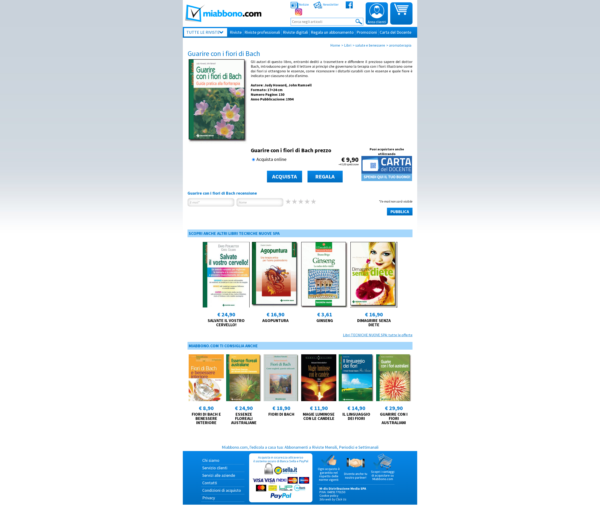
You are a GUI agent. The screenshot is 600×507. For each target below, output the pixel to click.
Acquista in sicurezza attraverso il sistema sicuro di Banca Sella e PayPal (280, 459)
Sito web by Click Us (332, 499)
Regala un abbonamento (332, 32)
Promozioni (366, 32)
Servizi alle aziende (218, 475)
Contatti (209, 482)
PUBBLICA (399, 211)
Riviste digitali (295, 32)
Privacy (208, 497)
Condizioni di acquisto (221, 490)
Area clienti (377, 21)
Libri (347, 45)
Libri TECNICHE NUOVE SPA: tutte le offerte (377, 335)
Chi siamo (210, 460)
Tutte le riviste (203, 32)
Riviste (236, 32)
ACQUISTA (284, 176)
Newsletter (330, 4)
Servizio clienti (214, 467)
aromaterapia (400, 45)
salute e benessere (370, 45)
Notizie (303, 4)
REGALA (325, 176)
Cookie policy (328, 495)
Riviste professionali (262, 32)
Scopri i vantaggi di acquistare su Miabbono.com (382, 475)
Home (335, 45)
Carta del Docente (395, 32)
